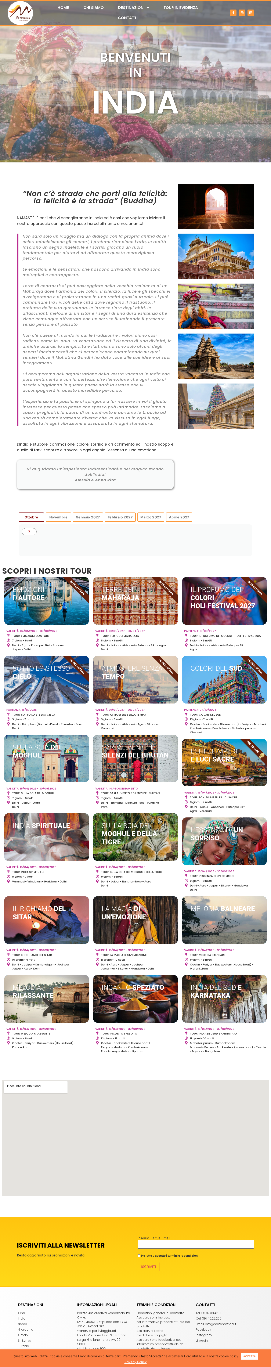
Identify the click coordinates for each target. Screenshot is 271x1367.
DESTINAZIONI (131, 7)
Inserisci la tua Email (154, 1238)
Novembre (58, 517)
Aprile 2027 (179, 517)
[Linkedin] (250, 13)
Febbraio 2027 (120, 517)
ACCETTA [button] (249, 1356)
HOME (63, 7)
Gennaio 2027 (88, 517)
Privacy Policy (135, 1362)
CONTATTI (128, 17)
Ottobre (31, 517)
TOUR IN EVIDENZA (180, 7)
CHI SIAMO (93, 7)
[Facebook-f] (233, 13)
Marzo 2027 (150, 517)
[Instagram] (242, 13)
